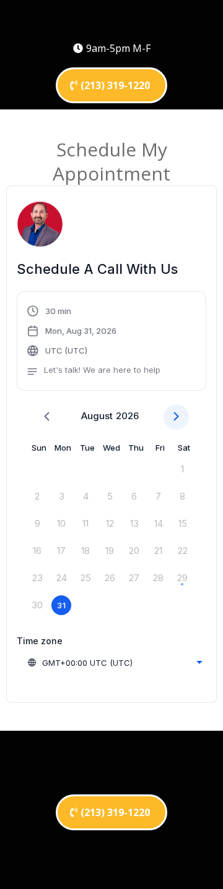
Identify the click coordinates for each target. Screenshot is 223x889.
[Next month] (176, 417)
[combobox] (114, 662)
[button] (93, 342)
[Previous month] (46, 417)
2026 (127, 416)
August (97, 416)
